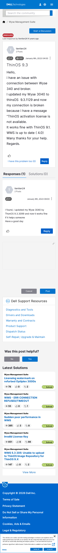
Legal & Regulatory (14, 530)
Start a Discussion (42, 31)
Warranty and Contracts (20, 320)
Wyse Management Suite (22, 21)
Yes (30, 359)
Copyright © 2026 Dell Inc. (19, 493)
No (12, 359)
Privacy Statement (14, 505)
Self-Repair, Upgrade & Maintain (25, 337)
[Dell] (4, 22)
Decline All (36, 549)
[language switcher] (45, 4)
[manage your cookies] (5, 484)
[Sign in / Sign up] (40, 4)
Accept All (50, 549)
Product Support (16, 326)
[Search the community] (51, 13)
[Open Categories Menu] (51, 4)
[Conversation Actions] (50, 58)
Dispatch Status (15, 331)
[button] (8, 386)
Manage (4, 549)
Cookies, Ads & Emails (16, 523)
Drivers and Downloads (20, 315)
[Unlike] (9, 155)
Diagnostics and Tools (19, 309)
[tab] (14, 174)
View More (29, 472)
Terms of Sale (11, 499)
